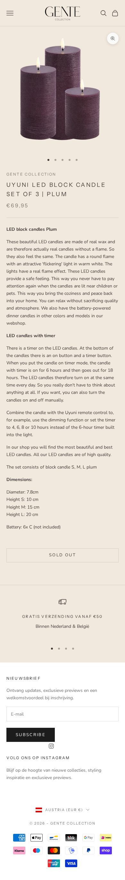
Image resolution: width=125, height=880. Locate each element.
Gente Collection (31, 174)
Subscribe (31, 735)
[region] (62, 617)
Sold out (62, 555)
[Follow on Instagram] (51, 746)
